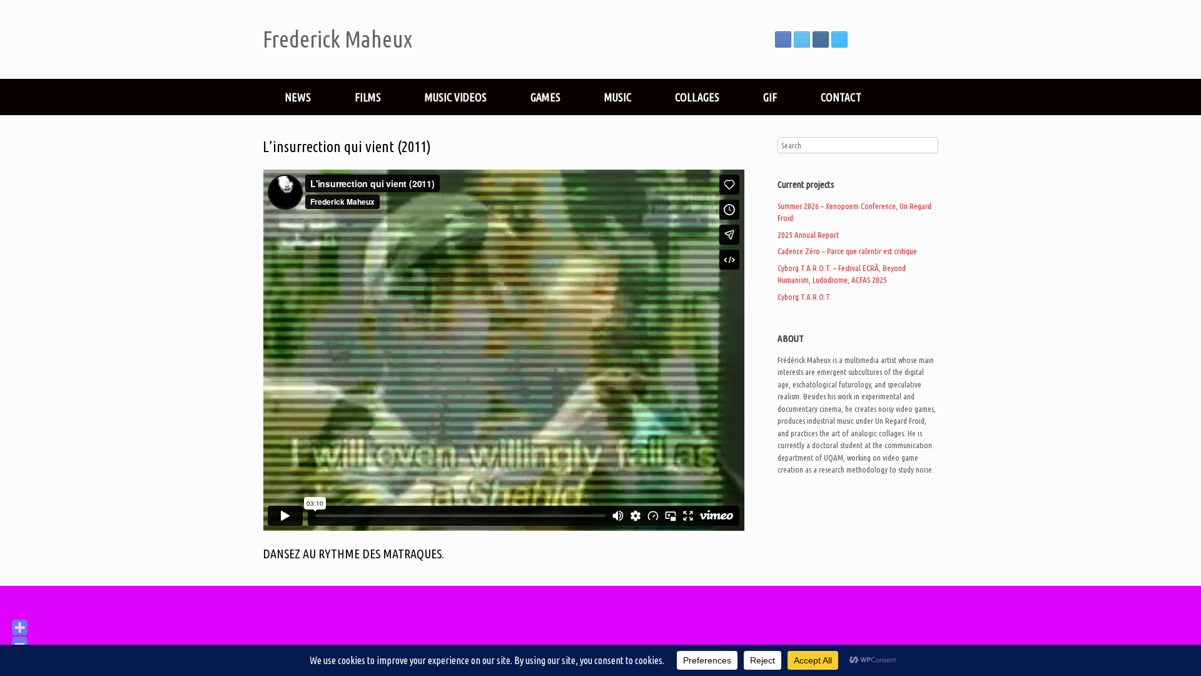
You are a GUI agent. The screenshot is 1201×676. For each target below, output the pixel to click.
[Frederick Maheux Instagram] (821, 39)
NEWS (298, 97)
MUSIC (617, 97)
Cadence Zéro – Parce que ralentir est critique (847, 251)
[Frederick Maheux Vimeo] (839, 39)
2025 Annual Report (808, 234)
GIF (770, 97)
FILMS (368, 97)
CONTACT (841, 97)
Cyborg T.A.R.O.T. (804, 296)
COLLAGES (697, 97)
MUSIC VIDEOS (456, 97)
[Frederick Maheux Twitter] (802, 39)
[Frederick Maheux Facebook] (783, 39)
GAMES (545, 97)
